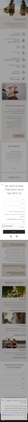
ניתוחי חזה (13, 214)
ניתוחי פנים (21, 214)
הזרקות (22, 216)
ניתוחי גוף (7, 214)
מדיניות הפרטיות (12, 219)
